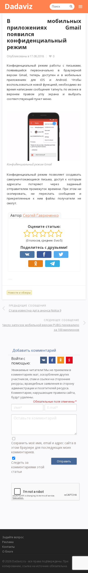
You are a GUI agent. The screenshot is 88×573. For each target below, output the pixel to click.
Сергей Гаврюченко (41, 215)
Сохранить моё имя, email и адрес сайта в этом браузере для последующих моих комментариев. (43, 447)
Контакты (8, 547)
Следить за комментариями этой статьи (27, 467)
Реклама (8, 542)
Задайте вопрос (13, 537)
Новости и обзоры (19, 292)
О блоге (7, 551)
